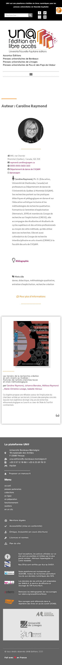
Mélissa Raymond (50, 385)
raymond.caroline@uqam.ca (22, 162)
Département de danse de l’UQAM (25, 169)
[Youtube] (44, 17)
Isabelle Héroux (34, 389)
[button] (31, 74)
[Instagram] (39, 17)
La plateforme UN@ (17, 444)
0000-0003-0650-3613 (20, 166)
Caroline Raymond (15, 385)
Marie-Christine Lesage (15, 389)
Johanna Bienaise (33, 385)
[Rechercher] (30, 15)
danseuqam (15, 172)
